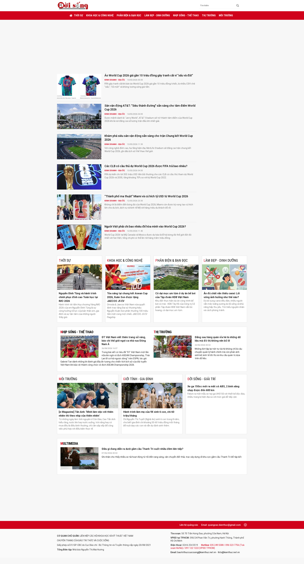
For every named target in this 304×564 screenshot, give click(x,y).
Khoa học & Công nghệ (100, 15)
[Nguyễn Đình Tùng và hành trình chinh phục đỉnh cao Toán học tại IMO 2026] (79, 277)
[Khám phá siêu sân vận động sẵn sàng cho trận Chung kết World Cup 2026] (79, 146)
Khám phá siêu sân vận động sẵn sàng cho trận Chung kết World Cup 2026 (148, 137)
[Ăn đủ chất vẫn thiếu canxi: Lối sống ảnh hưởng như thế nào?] (224, 277)
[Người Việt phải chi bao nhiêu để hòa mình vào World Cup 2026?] (79, 237)
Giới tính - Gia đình (138, 379)
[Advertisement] (152, 43)
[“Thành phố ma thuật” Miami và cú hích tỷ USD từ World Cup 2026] (79, 207)
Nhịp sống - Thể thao (186, 15)
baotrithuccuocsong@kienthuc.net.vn (196, 552)
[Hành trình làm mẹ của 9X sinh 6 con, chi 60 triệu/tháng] (152, 395)
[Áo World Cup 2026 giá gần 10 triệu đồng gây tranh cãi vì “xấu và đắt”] (79, 86)
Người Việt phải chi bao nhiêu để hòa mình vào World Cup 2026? (145, 226)
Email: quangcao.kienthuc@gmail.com (221, 525)
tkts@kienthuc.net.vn (229, 552)
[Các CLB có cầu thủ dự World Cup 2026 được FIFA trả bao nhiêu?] (79, 177)
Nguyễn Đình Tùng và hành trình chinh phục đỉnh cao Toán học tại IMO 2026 (78, 297)
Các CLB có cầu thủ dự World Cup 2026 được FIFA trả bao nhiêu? (145, 166)
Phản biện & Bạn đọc (129, 15)
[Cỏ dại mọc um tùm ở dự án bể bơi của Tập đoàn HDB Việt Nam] (176, 277)
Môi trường (226, 15)
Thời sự (78, 15)
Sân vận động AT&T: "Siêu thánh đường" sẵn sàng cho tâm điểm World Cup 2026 (149, 107)
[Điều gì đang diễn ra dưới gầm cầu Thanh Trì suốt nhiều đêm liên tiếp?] (79, 458)
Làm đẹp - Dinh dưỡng (157, 15)
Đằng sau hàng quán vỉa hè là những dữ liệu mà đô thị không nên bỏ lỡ (218, 339)
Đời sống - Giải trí (201, 379)
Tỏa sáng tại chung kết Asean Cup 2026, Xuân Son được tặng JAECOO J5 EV (127, 297)
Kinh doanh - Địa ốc (114, 80)
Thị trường (209, 15)
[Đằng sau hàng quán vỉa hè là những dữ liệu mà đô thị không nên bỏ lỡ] (173, 347)
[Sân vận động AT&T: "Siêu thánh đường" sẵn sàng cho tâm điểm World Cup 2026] (79, 116)
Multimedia (69, 444)
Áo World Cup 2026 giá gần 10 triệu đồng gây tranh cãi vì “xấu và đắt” (148, 75)
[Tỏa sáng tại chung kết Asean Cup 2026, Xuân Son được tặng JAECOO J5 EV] (127, 277)
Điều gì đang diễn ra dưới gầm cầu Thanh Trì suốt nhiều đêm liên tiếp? (142, 448)
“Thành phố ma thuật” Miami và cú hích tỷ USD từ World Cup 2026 (146, 196)
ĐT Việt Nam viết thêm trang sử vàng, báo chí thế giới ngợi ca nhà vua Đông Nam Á (124, 341)
